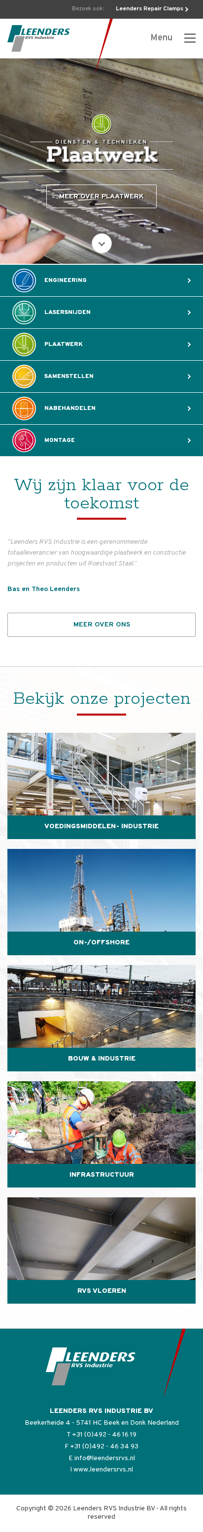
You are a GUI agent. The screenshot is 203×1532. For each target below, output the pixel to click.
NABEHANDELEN (70, 408)
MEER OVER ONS (101, 625)
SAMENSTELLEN (69, 376)
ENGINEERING (65, 280)
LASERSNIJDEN (67, 312)
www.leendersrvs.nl (103, 1470)
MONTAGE (59, 440)
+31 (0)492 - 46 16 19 (104, 1435)
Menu (162, 38)
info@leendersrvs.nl (104, 1458)
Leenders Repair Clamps (149, 9)
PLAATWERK (63, 344)
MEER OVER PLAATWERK (101, 196)
